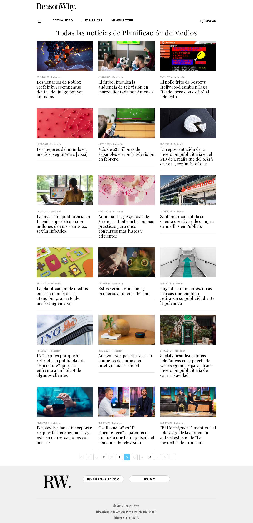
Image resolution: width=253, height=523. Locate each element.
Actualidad (62, 20)
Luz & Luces (92, 20)
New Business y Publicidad (103, 479)
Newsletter (122, 20)
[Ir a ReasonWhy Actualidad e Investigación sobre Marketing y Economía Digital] (56, 6)
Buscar (210, 21)
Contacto (149, 479)
